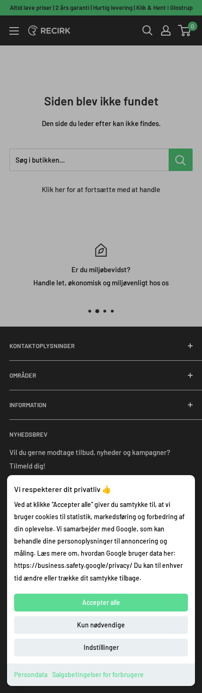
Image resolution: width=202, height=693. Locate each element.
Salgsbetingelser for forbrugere (98, 674)
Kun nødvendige (101, 625)
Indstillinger (101, 647)
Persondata (30, 674)
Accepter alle (101, 602)
